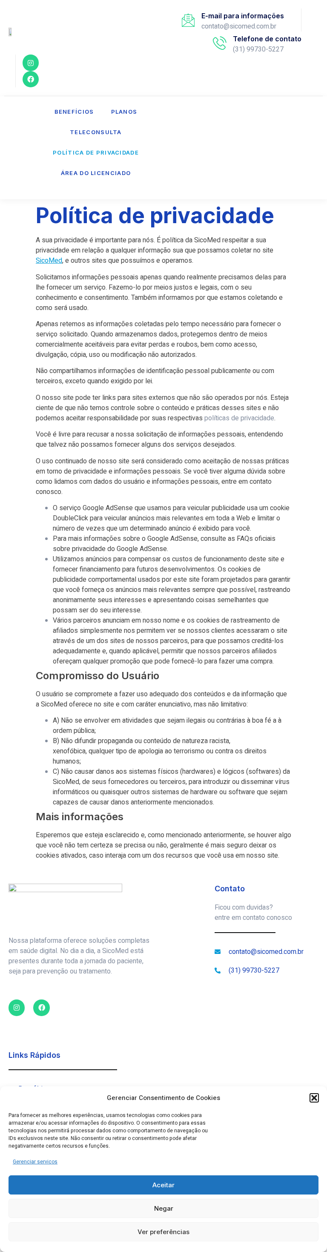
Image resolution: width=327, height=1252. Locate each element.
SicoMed (49, 261)
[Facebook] (31, 79)
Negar (163, 1208)
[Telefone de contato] (220, 43)
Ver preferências (163, 1232)
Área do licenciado (96, 172)
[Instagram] (31, 63)
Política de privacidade (96, 152)
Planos (124, 111)
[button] (314, 1098)
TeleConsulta (96, 132)
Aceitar (163, 1185)
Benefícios (74, 111)
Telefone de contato (267, 38)
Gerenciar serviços (35, 1162)
